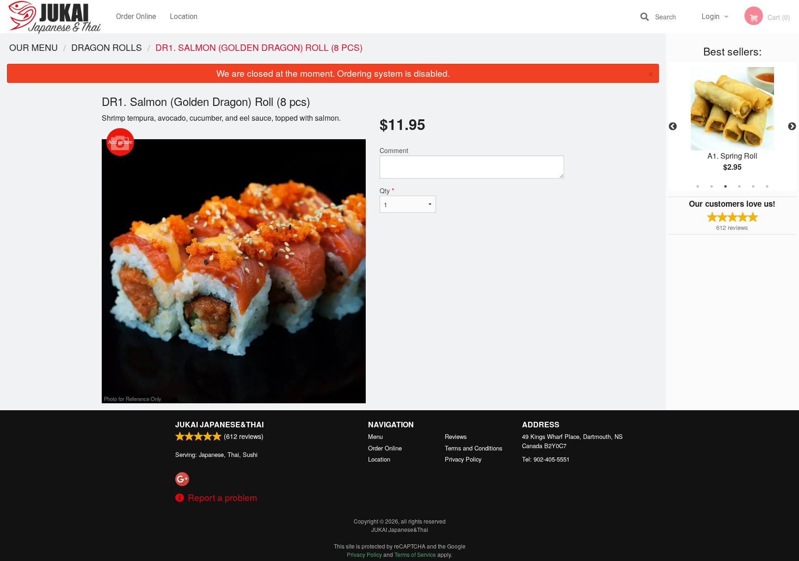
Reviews (456, 436)
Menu (375, 436)
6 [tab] (767, 186)
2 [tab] (711, 186)
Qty (387, 190)
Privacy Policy (463, 459)
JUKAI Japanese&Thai (219, 424)
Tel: (546, 459)
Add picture (120, 142)
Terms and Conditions (473, 448)
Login (710, 16)
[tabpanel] (732, 127)
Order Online (136, 16)
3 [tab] (725, 186)
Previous (672, 126)
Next (792, 126)
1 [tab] (697, 186)
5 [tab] (753, 186)
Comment (394, 150)
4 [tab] (739, 186)
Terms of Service (415, 554)
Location (183, 16)
